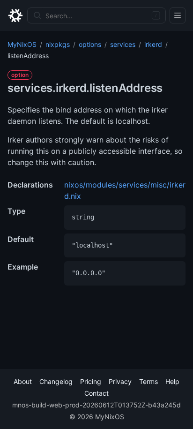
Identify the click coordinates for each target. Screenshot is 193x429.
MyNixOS (22, 44)
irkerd (153, 44)
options (90, 44)
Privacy (120, 381)
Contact (96, 393)
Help (172, 381)
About (23, 381)
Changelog (56, 381)
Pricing (90, 381)
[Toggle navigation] (178, 15)
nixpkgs (57, 44)
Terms (148, 381)
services (122, 44)
